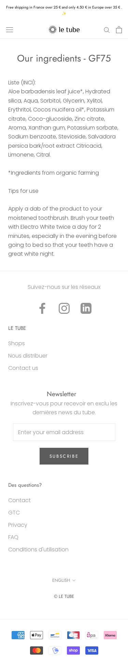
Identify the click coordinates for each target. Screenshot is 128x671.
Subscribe (64, 456)
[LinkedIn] (86, 308)
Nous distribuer (27, 356)
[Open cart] (119, 29)
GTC (14, 512)
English (61, 580)
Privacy (17, 525)
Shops (16, 343)
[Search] (107, 29)
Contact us (23, 368)
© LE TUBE (64, 596)
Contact (19, 500)
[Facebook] (42, 308)
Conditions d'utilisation (38, 549)
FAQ (13, 537)
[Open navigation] (9, 29)
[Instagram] (64, 308)
